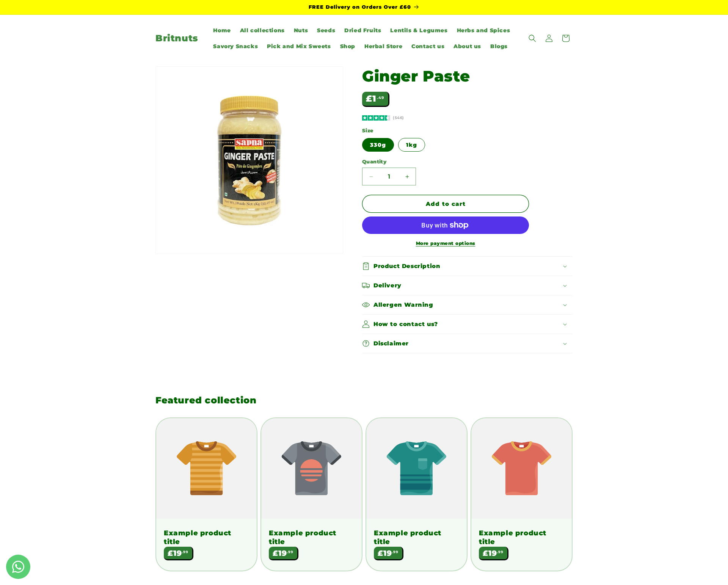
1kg (411, 144)
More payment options (445, 243)
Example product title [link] (197, 537)
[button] (532, 38)
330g (378, 144)
